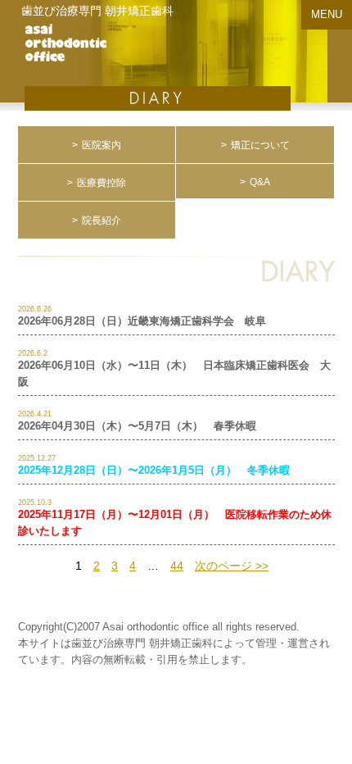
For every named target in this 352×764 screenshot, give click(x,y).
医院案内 (101, 145)
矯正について (260, 145)
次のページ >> (232, 565)
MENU (326, 14)
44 (176, 565)
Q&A (260, 182)
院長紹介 (101, 220)
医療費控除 (101, 183)
